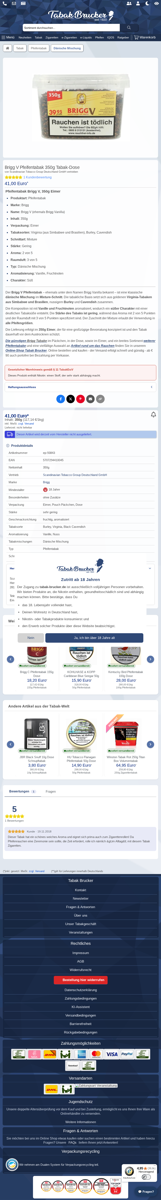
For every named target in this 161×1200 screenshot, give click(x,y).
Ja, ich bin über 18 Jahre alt (94, 638)
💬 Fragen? (146, 1191)
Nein (30, 638)
